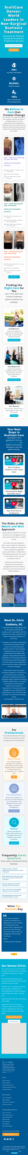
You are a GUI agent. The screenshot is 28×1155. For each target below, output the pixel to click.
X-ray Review (14, 811)
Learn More (14, 843)
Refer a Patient (6, 1100)
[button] (14, 870)
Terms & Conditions (13, 1151)
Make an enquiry (9, 1134)
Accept (14, 1153)
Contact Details (14, 1021)
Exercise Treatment (14, 379)
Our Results (14, 50)
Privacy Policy (22, 1149)
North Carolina (6, 1121)
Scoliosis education (7, 1104)
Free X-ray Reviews (7, 1097)
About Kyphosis (6, 1082)
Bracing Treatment (14, 340)
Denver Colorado (6, 1112)
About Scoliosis (6, 1080)
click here (9, 1072)
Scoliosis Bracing (6, 1089)
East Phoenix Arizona (7, 1115)
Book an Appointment (14, 1017)
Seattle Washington (7, 1126)
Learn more (13, 277)
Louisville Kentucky (7, 1117)
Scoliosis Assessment (7, 1085)
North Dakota (5, 1124)
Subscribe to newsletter (8, 1102)
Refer (14, 777)
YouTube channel (13, 442)
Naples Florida (6, 1119)
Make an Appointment (14, 45)
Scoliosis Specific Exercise (8, 1087)
